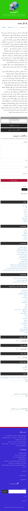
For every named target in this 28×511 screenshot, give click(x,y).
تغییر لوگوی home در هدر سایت (19, 456)
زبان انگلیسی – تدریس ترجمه (21, 309)
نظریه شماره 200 (22, 452)
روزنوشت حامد (24, 291)
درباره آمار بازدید (22, 475)
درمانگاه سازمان (23, 313)
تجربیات (25, 212)
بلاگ (26, 207)
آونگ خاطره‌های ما (23, 330)
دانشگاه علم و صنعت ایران (21, 250)
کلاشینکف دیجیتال (23, 329)
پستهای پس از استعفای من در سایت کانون (17, 463)
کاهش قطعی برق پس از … (21, 280)
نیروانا (26, 306)
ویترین (26, 214)
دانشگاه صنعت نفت (23, 256)
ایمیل (25, 167)
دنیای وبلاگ (25, 311)
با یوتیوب (25, 231)
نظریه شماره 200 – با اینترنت (20, 435)
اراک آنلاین (25, 297)
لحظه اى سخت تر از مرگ (20, 454)
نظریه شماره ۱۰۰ (8, 435)
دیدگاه (25, 142)
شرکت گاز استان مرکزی (22, 254)
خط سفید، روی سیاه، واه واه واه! (20, 278)
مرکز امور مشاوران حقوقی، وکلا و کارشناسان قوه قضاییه (15, 270)
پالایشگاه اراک (24, 259)
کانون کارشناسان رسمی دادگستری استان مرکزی (17, 268)
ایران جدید (25, 300)
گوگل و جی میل (14, 130)
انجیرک (25, 295)
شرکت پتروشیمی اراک (22, 252)
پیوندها (26, 216)
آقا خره (25, 332)
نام (26, 160)
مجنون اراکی (24, 290)
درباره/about (24, 205)
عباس (26, 365)
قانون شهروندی (24, 261)
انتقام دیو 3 (25, 367)
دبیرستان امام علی (23, 247)
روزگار (25, 307)
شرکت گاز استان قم (23, 257)
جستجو (24, 488)
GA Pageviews (23, 479)
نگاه (26, 304)
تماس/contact (24, 218)
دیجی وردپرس (7, 507)
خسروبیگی (22, 27)
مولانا (10, 122)
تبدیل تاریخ (24, 500)
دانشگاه (4, 27)
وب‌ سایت (25, 173)
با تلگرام (25, 233)
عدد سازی (10, 441)
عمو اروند (25, 327)
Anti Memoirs (24, 302)
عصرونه (25, 320)
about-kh (25, 221)
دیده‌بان (25, 314)
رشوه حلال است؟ (22, 458)
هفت (26, 316)
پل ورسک (25, 369)
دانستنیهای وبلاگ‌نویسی (22, 293)
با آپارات (25, 237)
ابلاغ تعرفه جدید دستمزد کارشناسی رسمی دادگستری (15, 460)
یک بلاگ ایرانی (24, 323)
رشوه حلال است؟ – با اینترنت (19, 437)
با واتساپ (25, 238)
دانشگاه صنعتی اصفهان (22, 248)
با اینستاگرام (24, 235)
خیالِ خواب (25, 318)
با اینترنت (14, 12)
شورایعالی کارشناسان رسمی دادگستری (18, 266)
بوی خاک (25, 325)
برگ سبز (25, 209)
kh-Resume (25, 219)
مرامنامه (25, 211)
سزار (26, 299)
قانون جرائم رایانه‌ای (23, 263)
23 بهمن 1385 (10, 27)
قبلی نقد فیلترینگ (14, 125)
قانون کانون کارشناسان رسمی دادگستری (18, 264)
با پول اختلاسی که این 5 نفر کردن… (19, 281)
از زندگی (25, 321)
